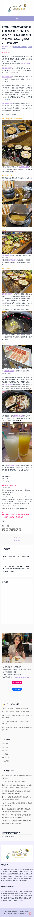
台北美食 (16, 46)
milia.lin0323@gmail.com (22, 677)
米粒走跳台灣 (5, 761)
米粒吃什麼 (5, 747)
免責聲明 (21, 900)
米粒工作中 (5, 750)
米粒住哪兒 (5, 743)
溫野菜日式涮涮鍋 (25, 63)
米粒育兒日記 (5, 757)
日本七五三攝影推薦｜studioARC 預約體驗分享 (15, 708)
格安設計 (27, 913)
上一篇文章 (17, 537)
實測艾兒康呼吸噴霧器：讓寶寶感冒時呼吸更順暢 (15, 711)
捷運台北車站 (23, 46)
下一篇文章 (17, 540)
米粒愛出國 (5, 754)
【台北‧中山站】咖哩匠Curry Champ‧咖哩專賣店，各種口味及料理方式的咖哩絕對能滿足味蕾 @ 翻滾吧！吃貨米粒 (16, 569)
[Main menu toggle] (17, 18)
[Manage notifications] (30, 913)
